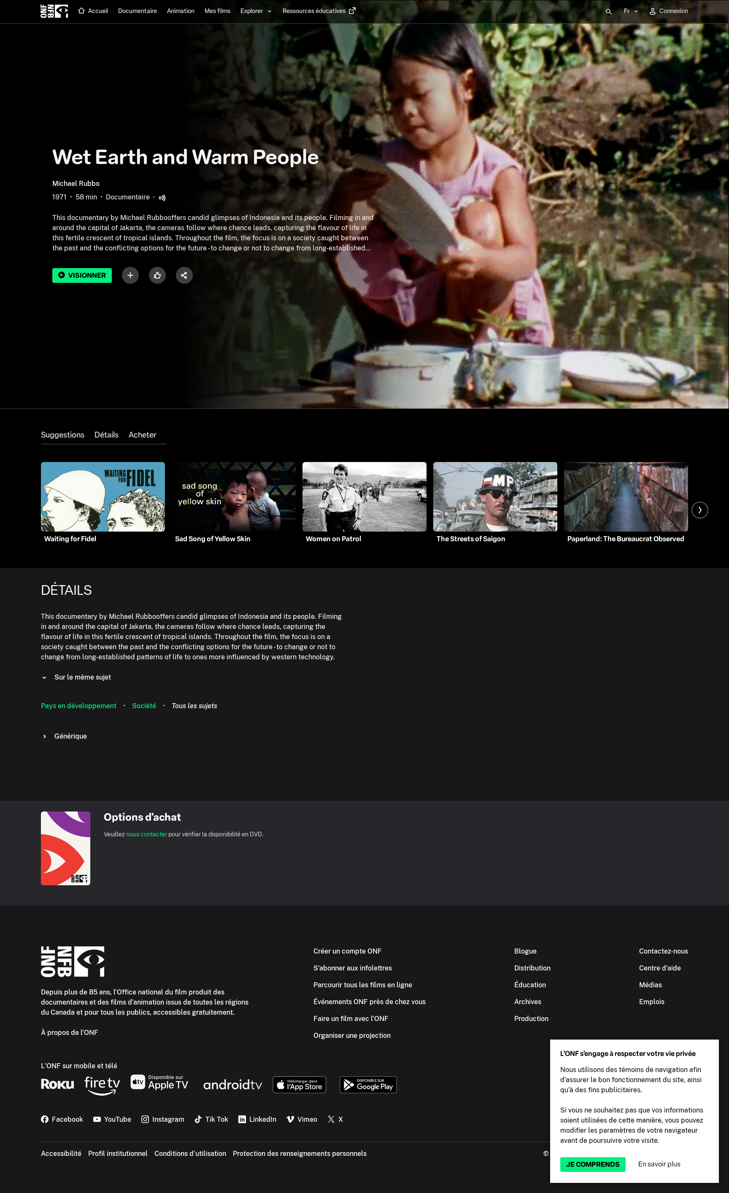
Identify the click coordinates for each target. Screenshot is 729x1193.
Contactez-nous (663, 951)
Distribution (532, 968)
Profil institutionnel (118, 1154)
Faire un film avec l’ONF (351, 1019)
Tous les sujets (194, 706)
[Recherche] (609, 12)
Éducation (530, 985)
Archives (527, 1002)
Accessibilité (61, 1154)
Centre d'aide (660, 968)
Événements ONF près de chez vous (369, 1002)
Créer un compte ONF (347, 951)
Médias (650, 985)
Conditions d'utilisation (190, 1154)
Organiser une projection (352, 1036)
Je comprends (593, 1165)
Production (531, 1019)
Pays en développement (78, 706)
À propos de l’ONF (69, 1033)
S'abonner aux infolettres (352, 968)
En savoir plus (659, 1164)
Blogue (525, 951)
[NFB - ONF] (54, 12)
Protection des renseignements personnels (300, 1154)
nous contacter (146, 834)
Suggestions (62, 435)
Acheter (143, 435)
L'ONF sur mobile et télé (79, 1066)
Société (144, 706)
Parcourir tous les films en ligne (362, 985)
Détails (106, 435)
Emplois (651, 1002)
